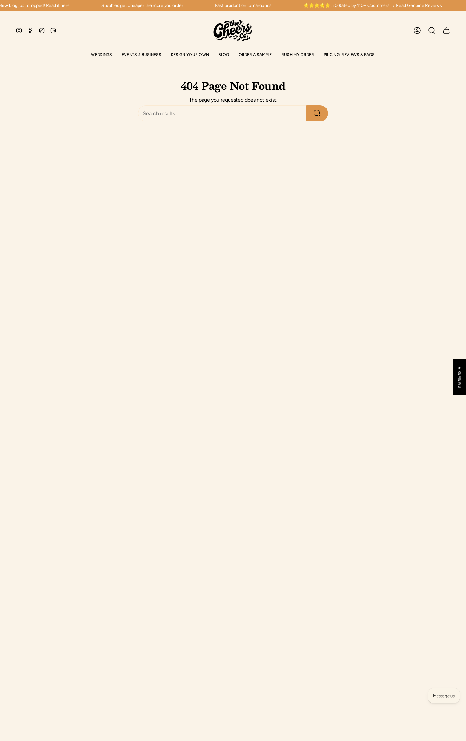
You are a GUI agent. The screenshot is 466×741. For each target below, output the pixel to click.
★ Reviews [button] (459, 377)
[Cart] (446, 30)
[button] (101, 55)
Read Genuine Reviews (419, 5)
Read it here (58, 5)
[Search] (317, 113)
